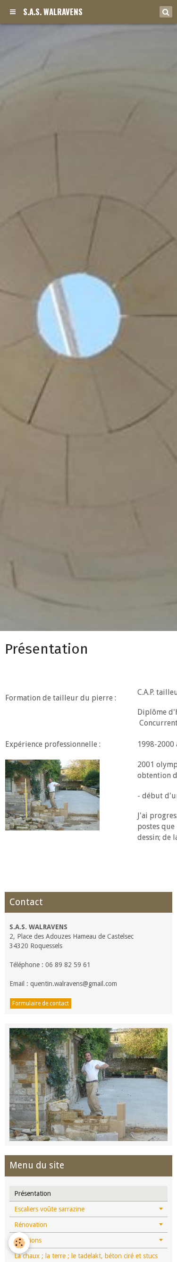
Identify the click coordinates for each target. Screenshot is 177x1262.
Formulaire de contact (40, 1003)
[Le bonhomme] (52, 794)
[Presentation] (88, 1084)
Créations (28, 1240)
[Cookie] (19, 1242)
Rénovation (30, 1224)
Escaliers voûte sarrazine (49, 1209)
